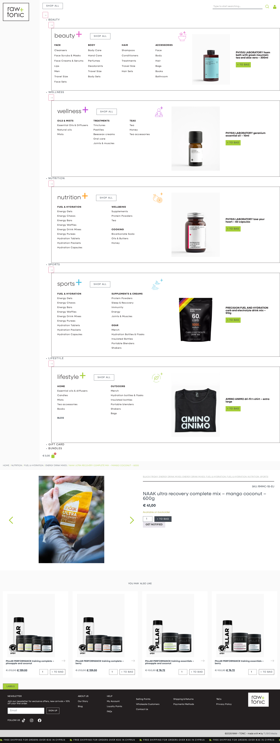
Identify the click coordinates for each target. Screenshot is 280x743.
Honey (134, 130)
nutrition (69, 198)
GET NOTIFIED (154, 524)
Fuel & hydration (33, 465)
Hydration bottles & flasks (128, 334)
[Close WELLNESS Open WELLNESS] (51, 97)
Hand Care (95, 56)
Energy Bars (64, 220)
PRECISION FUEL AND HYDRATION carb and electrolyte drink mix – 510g (247, 311)
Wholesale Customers (147, 704)
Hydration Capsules (69, 248)
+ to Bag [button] (243, 65)
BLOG (60, 418)
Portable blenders (122, 404)
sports (66, 284)
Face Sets (60, 82)
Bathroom (161, 77)
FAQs (109, 712)
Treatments (129, 61)
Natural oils (64, 130)
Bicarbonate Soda (123, 234)
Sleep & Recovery (123, 303)
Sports (264, 477)
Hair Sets (127, 71)
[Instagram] (31, 720)
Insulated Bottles (122, 339)
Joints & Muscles (122, 316)
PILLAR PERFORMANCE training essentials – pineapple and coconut (169, 662)
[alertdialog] (140, 740)
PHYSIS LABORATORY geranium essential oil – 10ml (245, 134)
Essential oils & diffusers (72, 125)
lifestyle (68, 377)
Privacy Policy (224, 704)
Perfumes (94, 61)
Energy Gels (64, 211)
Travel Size (61, 77)
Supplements (120, 211)
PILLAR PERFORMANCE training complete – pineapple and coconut (30, 662)
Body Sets (94, 77)
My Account (113, 701)
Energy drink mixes (56, 465)
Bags (158, 66)
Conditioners (130, 56)
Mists (60, 134)
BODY (91, 45)
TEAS (133, 121)
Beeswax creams (104, 134)
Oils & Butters (120, 238)
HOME (61, 386)
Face (158, 50)
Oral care (99, 139)
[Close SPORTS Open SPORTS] (51, 270)
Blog (80, 706)
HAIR (125, 45)
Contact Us (142, 709)
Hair (158, 61)
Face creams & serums (68, 61)
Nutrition (16, 465)
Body (158, 56)
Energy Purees (66, 234)
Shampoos (128, 50)
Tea (132, 125)
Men (57, 71)
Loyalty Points (114, 706)
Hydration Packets (69, 243)
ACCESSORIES (164, 45)
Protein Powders (122, 216)
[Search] (267, 6)
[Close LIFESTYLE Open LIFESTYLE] (51, 364)
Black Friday (150, 477)
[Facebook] (39, 720)
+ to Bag (163, 519)
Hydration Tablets (68, 238)
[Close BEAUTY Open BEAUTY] (51, 25)
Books (159, 71)
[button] (11, 520)
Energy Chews (66, 216)
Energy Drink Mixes (69, 229)
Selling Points (143, 699)
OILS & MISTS (65, 121)
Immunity (117, 307)
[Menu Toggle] (45, 15)
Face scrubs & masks (67, 56)
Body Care (95, 50)
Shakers (116, 348)
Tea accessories (140, 134)
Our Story (83, 701)
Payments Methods (183, 704)
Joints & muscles (103, 143)
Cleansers (60, 50)
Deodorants (95, 66)
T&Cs (218, 699)
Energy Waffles (66, 225)
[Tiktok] (23, 720)
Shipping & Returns (183, 699)
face (57, 45)
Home (6, 465)
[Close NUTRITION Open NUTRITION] (51, 184)
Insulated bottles (121, 400)
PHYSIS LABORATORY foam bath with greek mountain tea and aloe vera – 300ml (253, 55)
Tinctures (99, 125)
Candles (62, 395)
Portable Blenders (123, 343)
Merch (116, 330)
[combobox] (237, 6)
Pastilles (98, 130)
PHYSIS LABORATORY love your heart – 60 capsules (245, 220)
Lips (56, 66)
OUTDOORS (118, 386)
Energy (116, 312)
